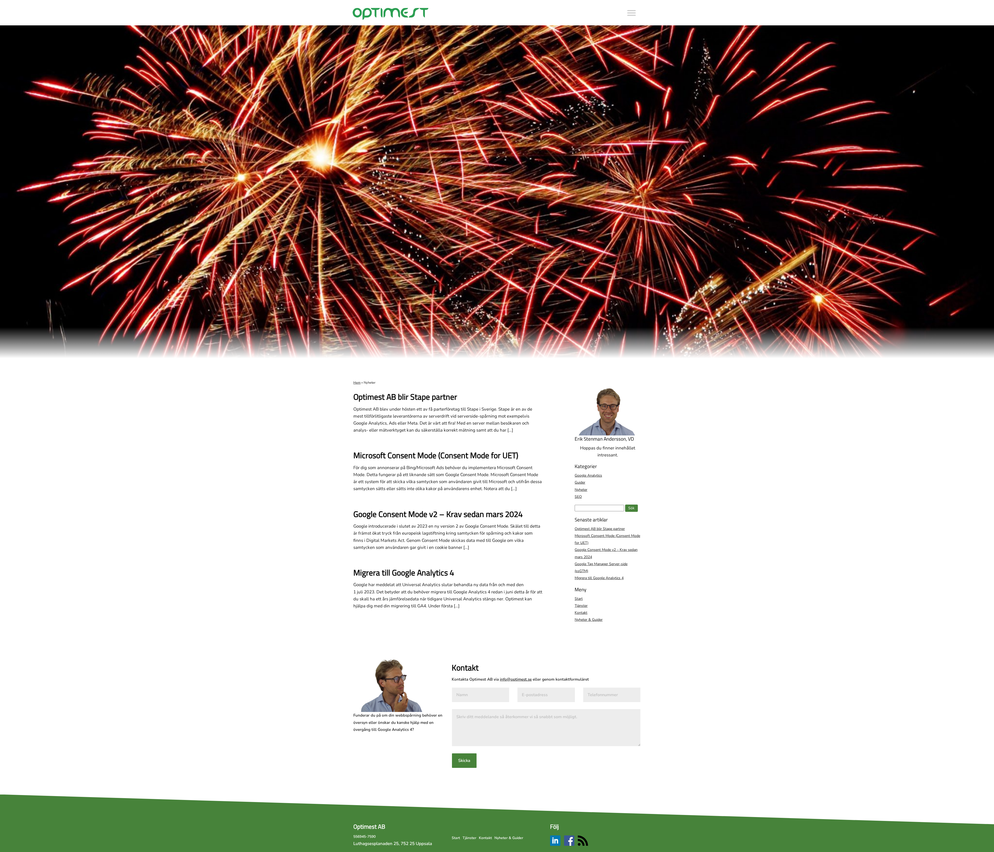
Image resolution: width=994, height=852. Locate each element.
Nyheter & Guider (589, 619)
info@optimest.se (516, 679)
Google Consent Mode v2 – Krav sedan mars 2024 (438, 514)
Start (579, 598)
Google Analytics (588, 475)
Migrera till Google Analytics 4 (403, 572)
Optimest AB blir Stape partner (405, 397)
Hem (357, 382)
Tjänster (581, 605)
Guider (580, 482)
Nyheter (581, 489)
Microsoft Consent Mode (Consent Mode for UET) (435, 455)
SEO (578, 496)
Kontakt (581, 612)
